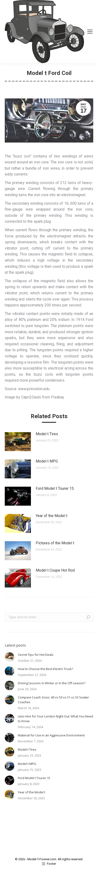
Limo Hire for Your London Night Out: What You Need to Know (55, 718)
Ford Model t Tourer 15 (55, 488)
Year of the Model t (51, 515)
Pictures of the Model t (55, 543)
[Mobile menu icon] (90, 31)
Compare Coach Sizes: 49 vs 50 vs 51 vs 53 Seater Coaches (53, 699)
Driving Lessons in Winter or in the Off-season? (51, 683)
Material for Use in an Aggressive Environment (51, 735)
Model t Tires (47, 434)
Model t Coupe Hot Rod (55, 570)
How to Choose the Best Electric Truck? (45, 669)
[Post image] (18, 441)
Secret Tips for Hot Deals (36, 654)
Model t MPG (47, 461)
